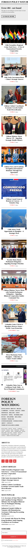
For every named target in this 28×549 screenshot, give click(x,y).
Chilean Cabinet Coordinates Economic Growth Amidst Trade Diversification (14, 108)
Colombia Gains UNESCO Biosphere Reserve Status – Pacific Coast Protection (14, 326)
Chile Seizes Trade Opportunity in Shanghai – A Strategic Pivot (14, 231)
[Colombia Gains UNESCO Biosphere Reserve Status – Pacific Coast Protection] (14, 314)
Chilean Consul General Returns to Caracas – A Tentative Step (14, 201)
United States (4, 505)
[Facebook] (3, 461)
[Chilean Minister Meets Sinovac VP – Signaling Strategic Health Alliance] (14, 126)
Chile (12, 53)
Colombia (12, 330)
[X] (10, 461)
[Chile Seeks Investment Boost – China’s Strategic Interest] (14, 67)
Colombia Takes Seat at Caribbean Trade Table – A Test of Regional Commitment (14, 387)
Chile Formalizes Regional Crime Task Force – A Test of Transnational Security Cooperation (14, 48)
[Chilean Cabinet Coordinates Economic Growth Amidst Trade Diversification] (14, 96)
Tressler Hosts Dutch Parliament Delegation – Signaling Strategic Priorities (14, 262)
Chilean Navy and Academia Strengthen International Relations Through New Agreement (14, 169)
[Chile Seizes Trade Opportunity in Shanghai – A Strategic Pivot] (14, 219)
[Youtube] (14, 461)
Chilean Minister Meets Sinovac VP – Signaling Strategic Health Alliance (14, 138)
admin (16, 53)
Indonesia (3, 516)
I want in (13, 536)
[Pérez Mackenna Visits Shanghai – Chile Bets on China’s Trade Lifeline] (14, 345)
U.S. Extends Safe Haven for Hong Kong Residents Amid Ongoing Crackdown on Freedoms (13, 520)
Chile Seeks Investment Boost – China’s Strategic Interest (14, 78)
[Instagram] (6, 461)
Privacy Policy (15, 540)
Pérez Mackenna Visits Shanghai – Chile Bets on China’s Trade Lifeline (14, 357)
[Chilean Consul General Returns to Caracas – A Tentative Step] (14, 189)
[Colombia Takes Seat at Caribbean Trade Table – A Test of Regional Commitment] (14, 375)
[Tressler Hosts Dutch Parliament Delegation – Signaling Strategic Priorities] (14, 250)
